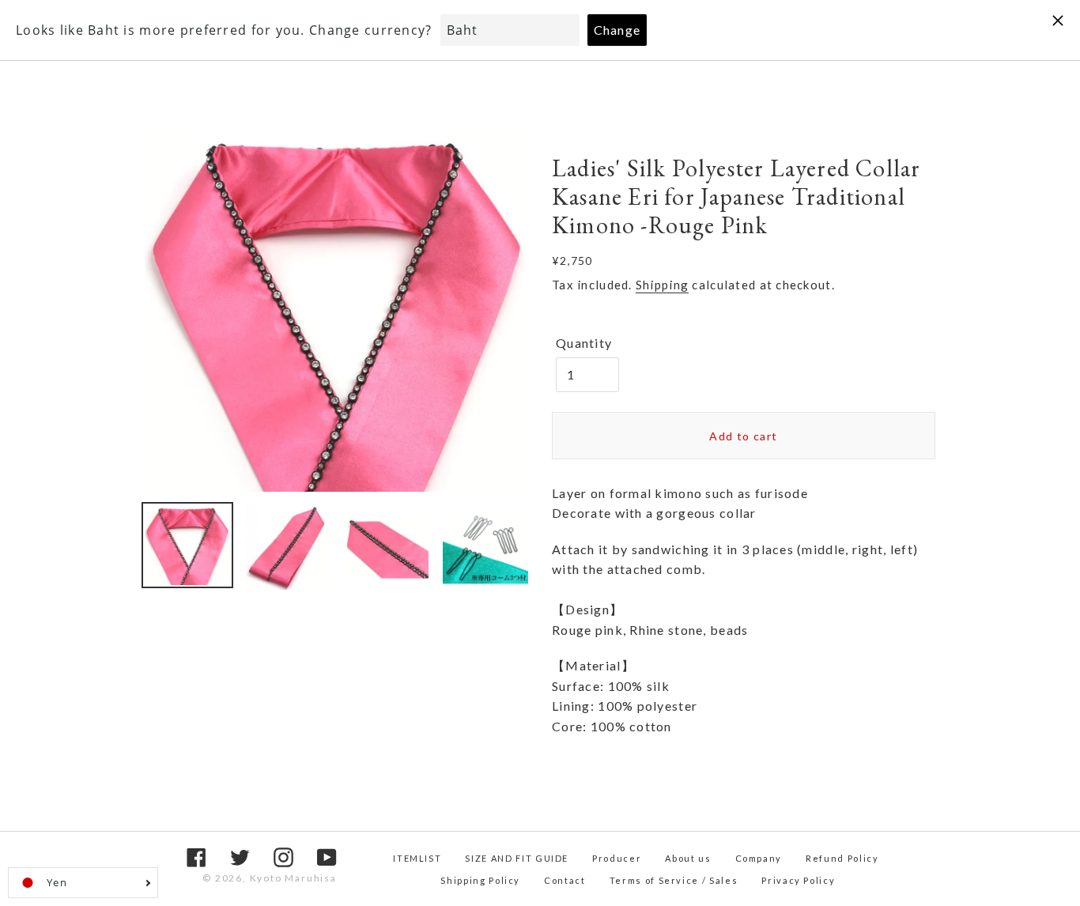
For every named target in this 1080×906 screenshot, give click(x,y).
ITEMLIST (417, 858)
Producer (616, 858)
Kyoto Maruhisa (293, 878)
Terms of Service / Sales (674, 880)
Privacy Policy (798, 880)
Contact (565, 880)
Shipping (662, 284)
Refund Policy (842, 858)
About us (688, 858)
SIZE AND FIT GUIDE (516, 858)
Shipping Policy (480, 880)
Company (759, 858)
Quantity (584, 342)
